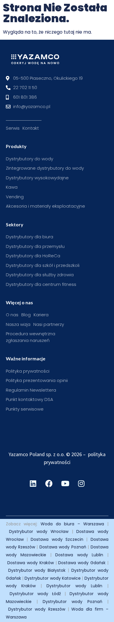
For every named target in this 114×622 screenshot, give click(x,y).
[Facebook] (49, 483)
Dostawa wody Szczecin (57, 539)
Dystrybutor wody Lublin (74, 586)
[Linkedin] (33, 483)
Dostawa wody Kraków (30, 563)
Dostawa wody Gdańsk (82, 563)
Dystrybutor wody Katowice (53, 578)
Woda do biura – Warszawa (72, 524)
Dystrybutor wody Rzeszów (36, 609)
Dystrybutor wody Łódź (35, 594)
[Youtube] (65, 483)
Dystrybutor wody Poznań (72, 601)
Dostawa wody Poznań (62, 547)
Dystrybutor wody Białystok (36, 570)
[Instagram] (81, 483)
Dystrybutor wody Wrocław (38, 531)
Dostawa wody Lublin (79, 555)
